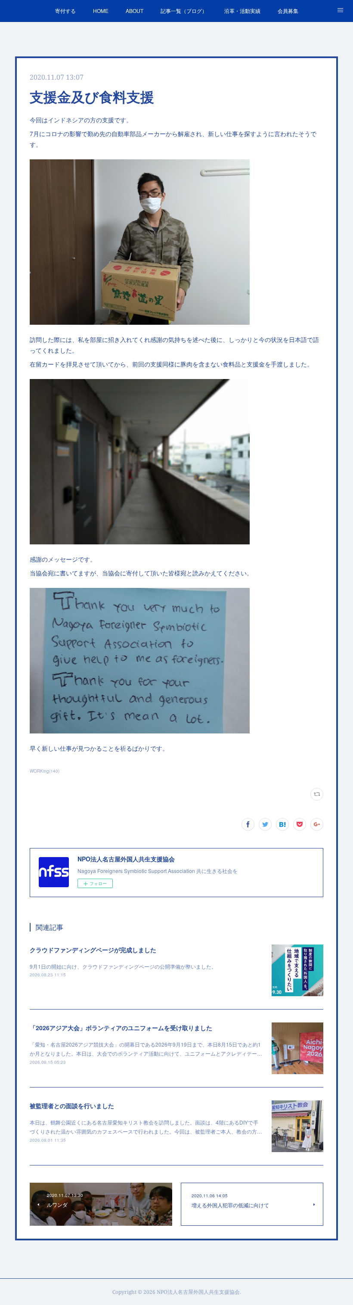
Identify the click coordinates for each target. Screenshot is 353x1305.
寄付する (65, 10)
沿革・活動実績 (242, 10)
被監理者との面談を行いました (72, 1105)
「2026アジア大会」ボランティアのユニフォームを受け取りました (121, 1027)
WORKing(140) (44, 771)
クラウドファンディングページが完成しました (93, 949)
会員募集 (288, 10)
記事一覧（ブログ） (184, 10)
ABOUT (134, 10)
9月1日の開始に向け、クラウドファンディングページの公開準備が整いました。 (123, 966)
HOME (100, 10)
